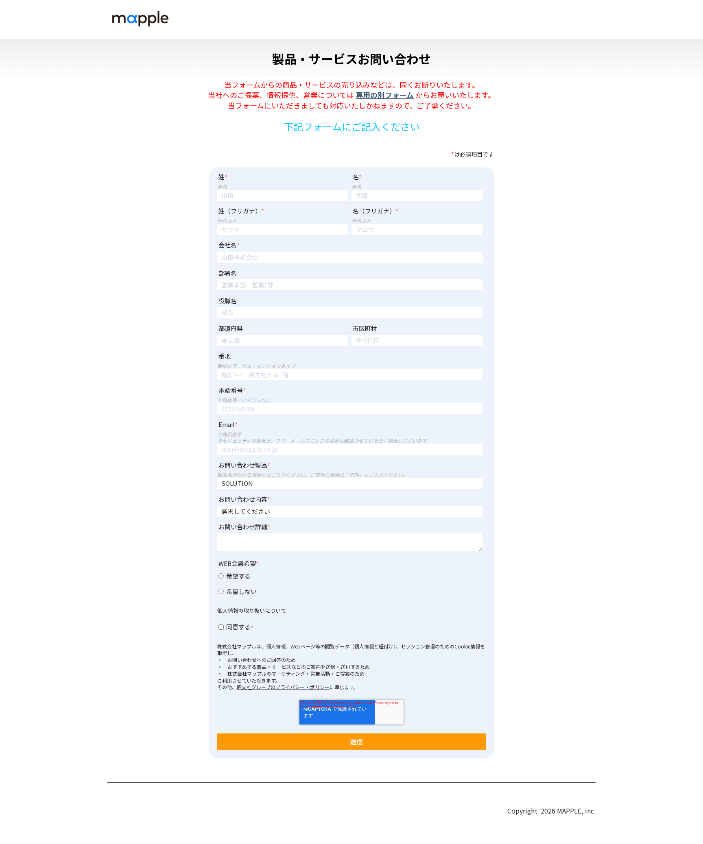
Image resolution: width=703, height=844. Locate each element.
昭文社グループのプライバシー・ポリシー (283, 686)
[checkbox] (349, 585)
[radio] (349, 577)
